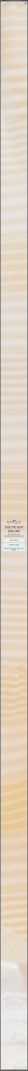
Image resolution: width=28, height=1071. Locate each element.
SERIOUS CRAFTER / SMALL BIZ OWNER (14, 549)
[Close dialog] (25, 3)
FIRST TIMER (14, 540)
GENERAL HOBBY (14, 545)
